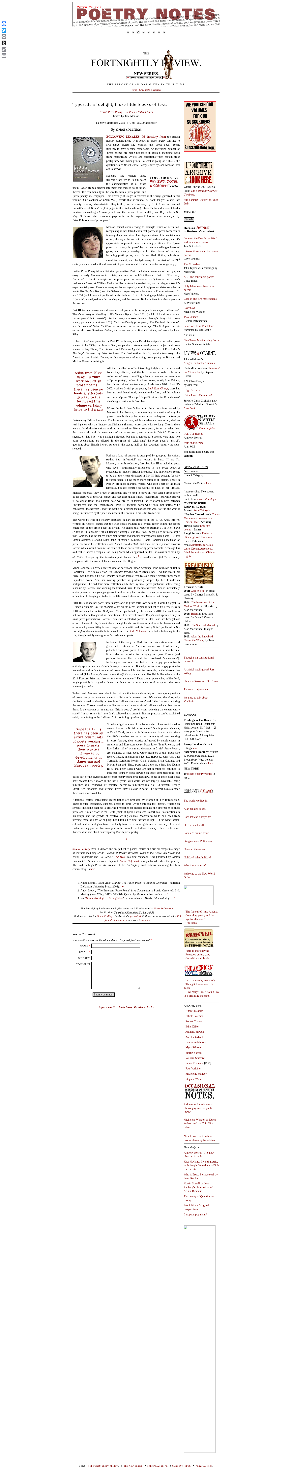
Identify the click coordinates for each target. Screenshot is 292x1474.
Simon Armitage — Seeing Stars (104, 898)
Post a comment (118, 919)
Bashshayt (189, 307)
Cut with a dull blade (197, 958)
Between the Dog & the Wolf (200, 238)
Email (83, 952)
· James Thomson (193, 1063)
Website (84, 958)
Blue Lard (189, 408)
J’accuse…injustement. (196, 689)
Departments (191, 471)
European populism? (195, 1214)
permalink (135, 916)
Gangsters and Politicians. (198, 841)
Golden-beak (198, 590)
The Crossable (192, 264)
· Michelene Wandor (195, 1073)
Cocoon (188, 298)
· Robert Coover (193, 1021)
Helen (194, 613)
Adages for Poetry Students (199, 363)
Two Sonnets (191, 316)
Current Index (181, 1466)
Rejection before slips (198, 954)
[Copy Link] (4, 49)
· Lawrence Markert (195, 1042)
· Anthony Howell (194, 1031)
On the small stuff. (194, 825)
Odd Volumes (138, 631)
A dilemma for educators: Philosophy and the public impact (198, 1108)
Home (134, 89)
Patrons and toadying (197, 950)
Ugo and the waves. (195, 849)
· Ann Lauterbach (193, 1037)
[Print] (4, 36)
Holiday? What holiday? (197, 857)
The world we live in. (196, 800)
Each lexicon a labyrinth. (198, 816)
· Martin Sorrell (193, 1052)
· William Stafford (194, 1058)
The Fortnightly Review (103, 1466)
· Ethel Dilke (191, 1026)
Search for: (190, 211)
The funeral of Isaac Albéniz (202, 911)
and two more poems (205, 298)
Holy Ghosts (191, 286)
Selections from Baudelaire (199, 326)
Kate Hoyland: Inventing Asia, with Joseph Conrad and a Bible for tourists (201, 1165)
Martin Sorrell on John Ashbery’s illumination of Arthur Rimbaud (198, 1187)
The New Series (133, 1466)
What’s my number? (195, 865)
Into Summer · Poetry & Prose (201, 199)
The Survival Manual (203, 625)
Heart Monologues (207, 499)
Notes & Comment (164, 908)
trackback (144, 919)
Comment (83, 964)
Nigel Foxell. (107, 1007)
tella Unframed (130, 861)
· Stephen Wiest (192, 1079)
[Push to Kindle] (4, 43)
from (193, 433)
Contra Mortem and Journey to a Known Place (201, 518)
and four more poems (196, 242)
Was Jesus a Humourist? (199, 395)
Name (84, 945)
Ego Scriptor (193, 390)
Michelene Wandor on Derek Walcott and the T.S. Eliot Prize (200, 1123)
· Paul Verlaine (192, 1068)
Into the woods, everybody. (201, 980)
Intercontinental (193, 251)
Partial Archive (157, 1466)
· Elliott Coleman (193, 1016)
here (92, 869)
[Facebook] (4, 24)
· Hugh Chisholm (193, 1010)
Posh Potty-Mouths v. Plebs (136, 1007)
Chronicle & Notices (150, 89)
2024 (186, 203)
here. (209, 483)
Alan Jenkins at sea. (195, 808)
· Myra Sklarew (192, 1047)
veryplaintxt (203, 1466)
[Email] (4, 56)
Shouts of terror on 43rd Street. (201, 681)
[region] (146, 20)
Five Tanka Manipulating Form (201, 340)
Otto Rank (191, 922)
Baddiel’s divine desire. (197, 833)
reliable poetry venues (199, 773)
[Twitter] (4, 30)
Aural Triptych (202, 510)
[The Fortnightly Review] (146, 77)
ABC (187, 276)
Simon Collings (105, 916)
